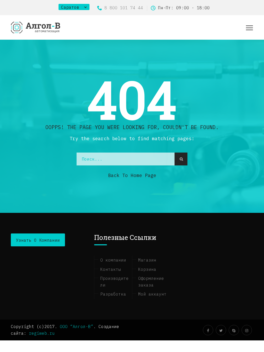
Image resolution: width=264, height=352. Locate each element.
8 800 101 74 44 (123, 7)
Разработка (113, 294)
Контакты (110, 269)
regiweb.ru (42, 333)
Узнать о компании (38, 240)
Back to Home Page (132, 175)
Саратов (70, 7)
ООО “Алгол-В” (76, 326)
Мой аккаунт (152, 294)
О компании (113, 260)
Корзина (147, 269)
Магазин (147, 260)
